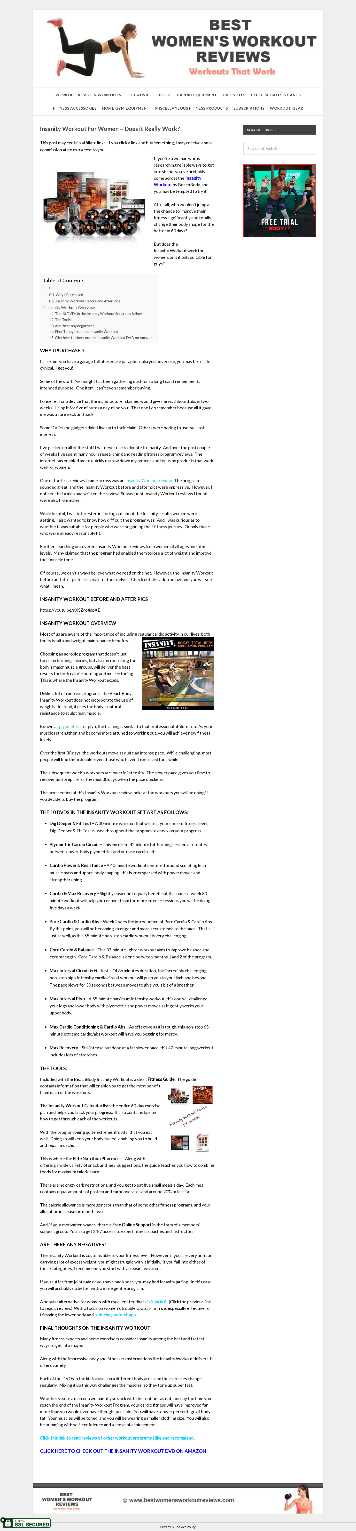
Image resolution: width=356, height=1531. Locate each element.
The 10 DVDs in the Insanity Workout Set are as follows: (99, 314)
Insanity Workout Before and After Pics (88, 301)
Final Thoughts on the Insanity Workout (86, 332)
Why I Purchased (69, 294)
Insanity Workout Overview (70, 307)
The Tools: (63, 320)
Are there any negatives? (74, 326)
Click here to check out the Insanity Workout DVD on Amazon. (104, 338)
